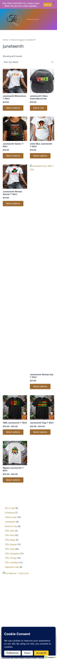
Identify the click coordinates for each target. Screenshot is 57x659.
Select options (13, 108)
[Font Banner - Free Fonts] (16, 573)
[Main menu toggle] (51, 19)
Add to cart (38, 108)
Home (5, 40)
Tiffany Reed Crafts (32, 19)
